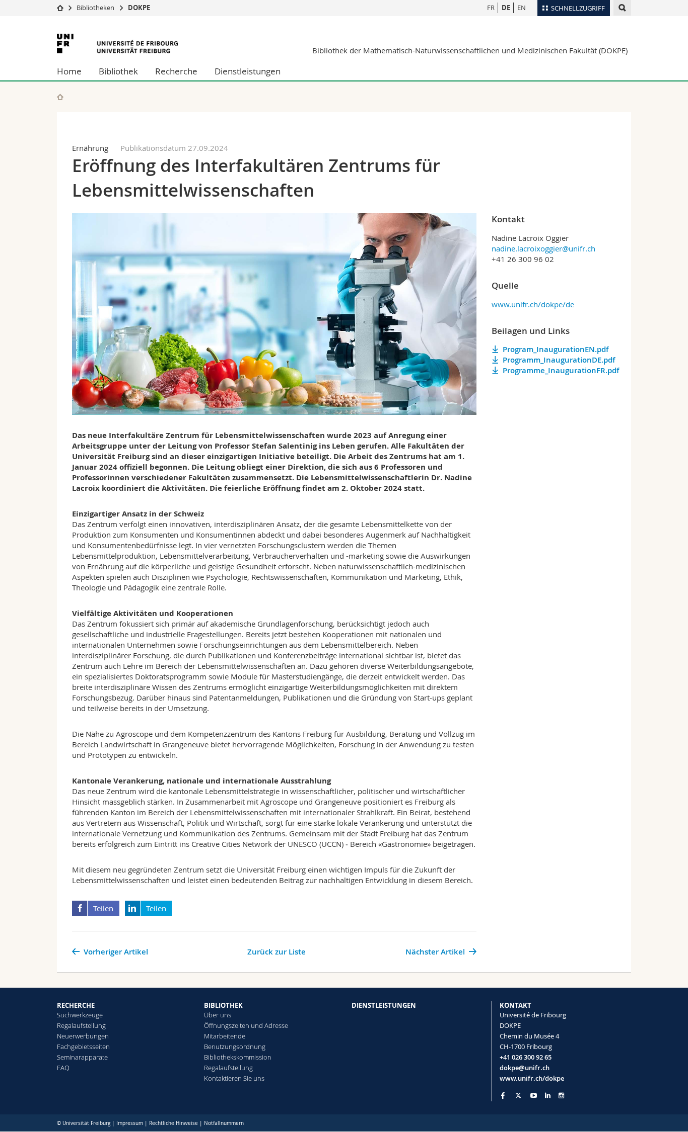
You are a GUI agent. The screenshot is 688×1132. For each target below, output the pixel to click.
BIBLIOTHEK (223, 1005)
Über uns (217, 1014)
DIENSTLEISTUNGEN (384, 1005)
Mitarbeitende (224, 1035)
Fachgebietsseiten (83, 1046)
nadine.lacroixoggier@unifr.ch (543, 248)
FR (491, 7)
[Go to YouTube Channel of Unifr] (533, 1095)
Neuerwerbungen (83, 1035)
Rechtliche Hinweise (173, 1123)
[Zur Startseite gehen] (60, 7)
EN (521, 7)
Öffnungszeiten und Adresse (246, 1025)
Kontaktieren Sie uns (234, 1078)
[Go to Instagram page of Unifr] (561, 1095)
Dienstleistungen (248, 71)
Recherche (176, 71)
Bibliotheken (95, 7)
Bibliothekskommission (237, 1057)
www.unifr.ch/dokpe (532, 1078)
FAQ (63, 1067)
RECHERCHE (76, 1005)
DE (506, 7)
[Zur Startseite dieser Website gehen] (60, 97)
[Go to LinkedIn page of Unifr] (548, 1095)
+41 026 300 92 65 (526, 1057)
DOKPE (139, 7)
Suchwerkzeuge (80, 1014)
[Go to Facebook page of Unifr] (503, 1095)
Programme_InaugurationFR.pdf (561, 370)
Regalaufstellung (81, 1025)
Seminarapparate (82, 1057)
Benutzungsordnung (234, 1046)
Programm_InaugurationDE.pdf (559, 360)
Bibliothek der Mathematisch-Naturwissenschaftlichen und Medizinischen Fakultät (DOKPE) (470, 50)
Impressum (129, 1123)
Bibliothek (118, 71)
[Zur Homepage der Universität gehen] (117, 43)
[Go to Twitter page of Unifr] (518, 1095)
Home (69, 71)
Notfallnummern (224, 1123)
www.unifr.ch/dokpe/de (533, 304)
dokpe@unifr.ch (524, 1067)
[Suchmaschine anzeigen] (622, 8)
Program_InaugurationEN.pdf (555, 349)
